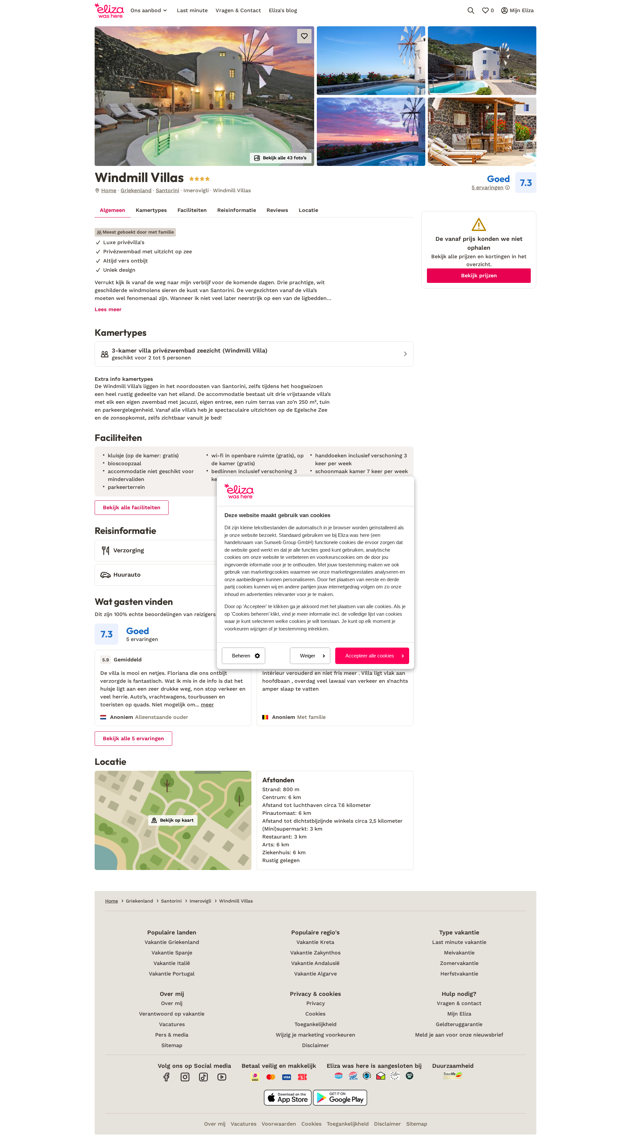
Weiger (307, 655)
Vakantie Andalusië (315, 963)
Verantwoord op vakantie (171, 1014)
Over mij (171, 1003)
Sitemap (171, 1045)
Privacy (315, 1003)
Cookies (315, 1014)
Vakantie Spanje (172, 953)
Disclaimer (315, 1045)
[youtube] (222, 1080)
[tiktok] (203, 1080)
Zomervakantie (459, 963)
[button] (204, 96)
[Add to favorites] (304, 36)
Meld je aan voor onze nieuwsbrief (459, 1035)
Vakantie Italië (171, 963)
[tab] (112, 210)
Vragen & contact (459, 1003)
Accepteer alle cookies (369, 655)
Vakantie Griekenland (172, 942)
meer (207, 705)
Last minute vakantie (459, 942)
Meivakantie (459, 953)
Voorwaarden (279, 1124)
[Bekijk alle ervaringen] (504, 182)
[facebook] (166, 1080)
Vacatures (172, 1024)
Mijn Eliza (459, 1014)
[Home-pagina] (109, 10)
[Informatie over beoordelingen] (507, 188)
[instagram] (185, 1080)
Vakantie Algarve (315, 974)
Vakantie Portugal (172, 974)
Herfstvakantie (459, 974)
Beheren (241, 655)
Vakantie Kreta (315, 942)
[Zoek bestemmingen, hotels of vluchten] (471, 10)
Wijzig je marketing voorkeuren (315, 1035)
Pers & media (171, 1035)
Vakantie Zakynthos (315, 953)
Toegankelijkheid (315, 1024)
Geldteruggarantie (459, 1024)
